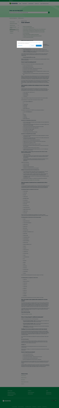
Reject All (32, 45)
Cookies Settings (20, 45)
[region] (30, 44)
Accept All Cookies (38, 45)
